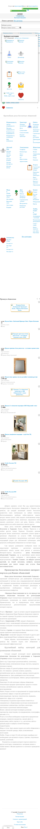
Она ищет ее (9, 251)
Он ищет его (9, 249)
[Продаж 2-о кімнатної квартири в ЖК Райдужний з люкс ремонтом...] (20, 392)
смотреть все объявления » (22, 38)
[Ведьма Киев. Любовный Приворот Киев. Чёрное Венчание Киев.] (20, 308)
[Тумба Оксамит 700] (20, 452)
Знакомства (10, 237)
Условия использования (20, 824)
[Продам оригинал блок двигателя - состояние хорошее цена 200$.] (20, 336)
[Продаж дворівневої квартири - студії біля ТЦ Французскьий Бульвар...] (20, 423)
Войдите (24, 6)
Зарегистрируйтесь (33, 6)
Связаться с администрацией (20, 819)
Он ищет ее (9, 243)
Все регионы (18, 21)
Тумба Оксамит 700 (10, 463)
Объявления (20, 16)
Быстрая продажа (20, 17)
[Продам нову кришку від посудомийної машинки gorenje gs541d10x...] (20, 366)
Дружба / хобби (8, 240)
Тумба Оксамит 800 (10, 491)
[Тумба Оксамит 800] (20, 481)
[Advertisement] (20, 274)
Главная (20, 14)
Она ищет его (9, 246)
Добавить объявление (30, 8)
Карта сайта (20, 822)
